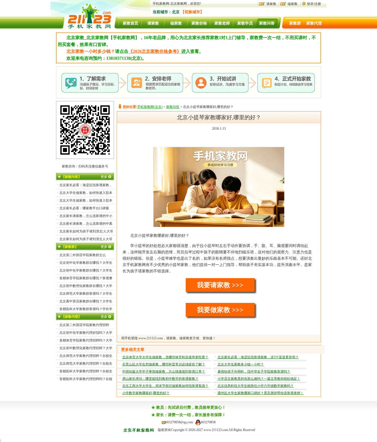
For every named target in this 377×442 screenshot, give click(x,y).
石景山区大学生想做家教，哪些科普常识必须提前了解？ (163, 364)
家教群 (295, 23)
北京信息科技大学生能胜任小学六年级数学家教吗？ (255, 386)
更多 (104, 177)
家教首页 (130, 23)
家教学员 (245, 23)
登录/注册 (314, 4)
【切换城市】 (192, 12)
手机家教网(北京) (150, 107)
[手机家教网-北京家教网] (84, 29)
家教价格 (199, 23)
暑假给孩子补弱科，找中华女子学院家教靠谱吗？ (253, 371)
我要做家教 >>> (220, 309)
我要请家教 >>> (220, 285)
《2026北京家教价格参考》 (154, 51)
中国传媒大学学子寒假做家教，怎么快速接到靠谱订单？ (163, 371)
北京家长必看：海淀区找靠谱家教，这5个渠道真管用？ (258, 357)
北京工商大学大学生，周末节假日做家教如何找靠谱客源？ (165, 386)
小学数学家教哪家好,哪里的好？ (145, 393)
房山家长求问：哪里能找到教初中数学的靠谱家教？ (160, 379)
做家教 (293, 4)
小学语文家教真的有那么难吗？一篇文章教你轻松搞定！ (258, 379)
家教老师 (222, 23)
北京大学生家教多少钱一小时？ (240, 364)
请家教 (271, 4)
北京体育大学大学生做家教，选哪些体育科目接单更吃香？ (165, 357)
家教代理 (314, 23)
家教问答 (267, 23)
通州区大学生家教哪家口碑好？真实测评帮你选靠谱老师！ (260, 393)
